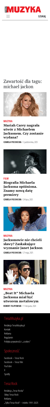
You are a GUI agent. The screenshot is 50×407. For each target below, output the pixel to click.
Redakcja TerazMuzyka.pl (14, 325)
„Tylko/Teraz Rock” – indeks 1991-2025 (21, 402)
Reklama (7, 333)
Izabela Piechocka (12, 142)
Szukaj (42, 16)
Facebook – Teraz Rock (14, 358)
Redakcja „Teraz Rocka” (14, 390)
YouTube (8, 366)
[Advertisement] (25, 49)
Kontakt (7, 329)
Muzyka (7, 121)
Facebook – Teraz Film (13, 362)
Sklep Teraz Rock (11, 394)
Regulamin (8, 337)
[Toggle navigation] (8, 16)
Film (6, 178)
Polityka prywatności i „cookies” (17, 341)
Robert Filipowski (12, 305)
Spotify (7, 374)
